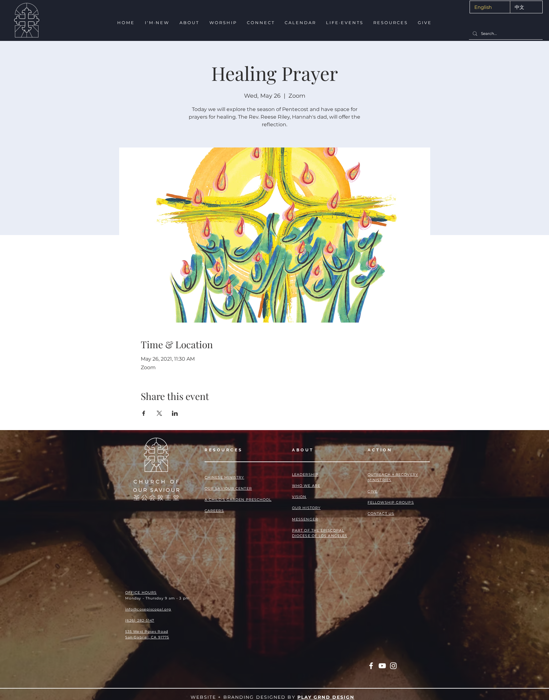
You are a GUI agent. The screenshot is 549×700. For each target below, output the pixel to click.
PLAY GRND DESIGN (326, 697)
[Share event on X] (159, 413)
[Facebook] (371, 665)
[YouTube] (382, 665)
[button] (156, 23)
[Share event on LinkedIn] (175, 413)
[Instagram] (393, 665)
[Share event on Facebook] (144, 413)
